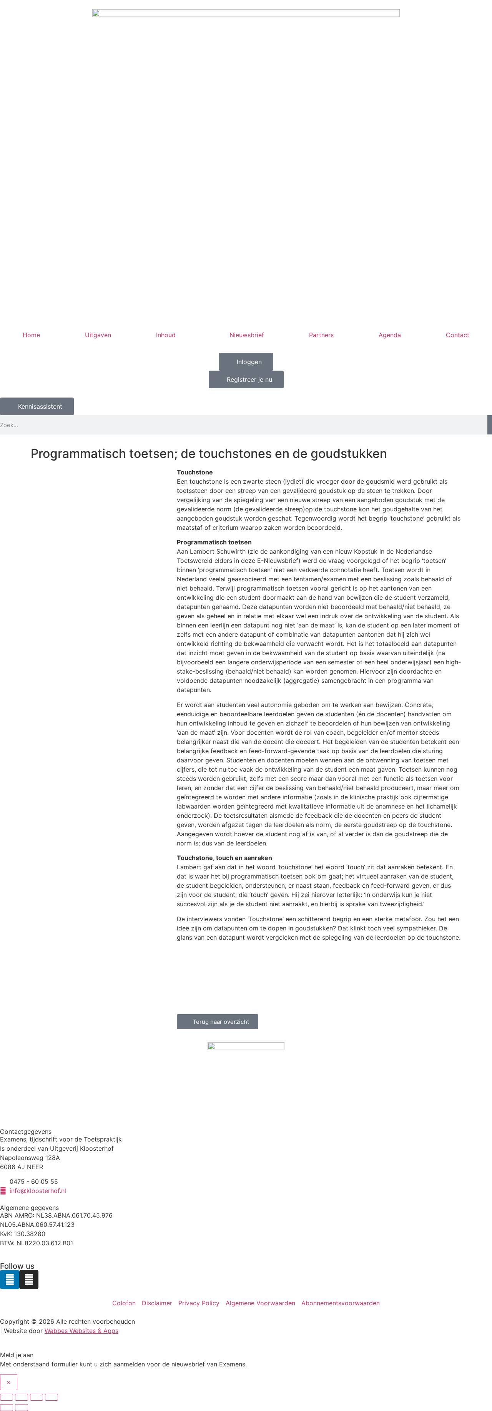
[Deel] (36, 1397)
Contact (457, 335)
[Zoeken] (489, 424)
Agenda (390, 335)
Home (31, 335)
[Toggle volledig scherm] (21, 1397)
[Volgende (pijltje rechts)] (21, 1407)
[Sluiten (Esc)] (51, 1397)
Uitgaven (98, 335)
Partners (321, 335)
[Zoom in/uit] (6, 1397)
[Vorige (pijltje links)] (6, 1407)
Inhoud (166, 335)
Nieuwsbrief (246, 335)
